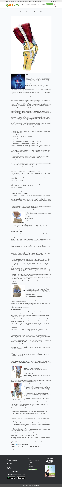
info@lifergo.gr (38, 1)
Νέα (38, 4)
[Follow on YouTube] (55, 1)
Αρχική (23, 4)
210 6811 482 (32, 1)
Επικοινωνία (42, 4)
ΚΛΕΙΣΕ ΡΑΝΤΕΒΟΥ (49, 4)
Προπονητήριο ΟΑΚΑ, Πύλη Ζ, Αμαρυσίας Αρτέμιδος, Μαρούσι (17, 1)
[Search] (55, 6)
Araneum (37, 485)
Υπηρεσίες (28, 4)
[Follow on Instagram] (53, 1)
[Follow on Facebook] (51, 1)
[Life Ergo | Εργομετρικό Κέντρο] (12, 5)
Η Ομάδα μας (33, 4)
